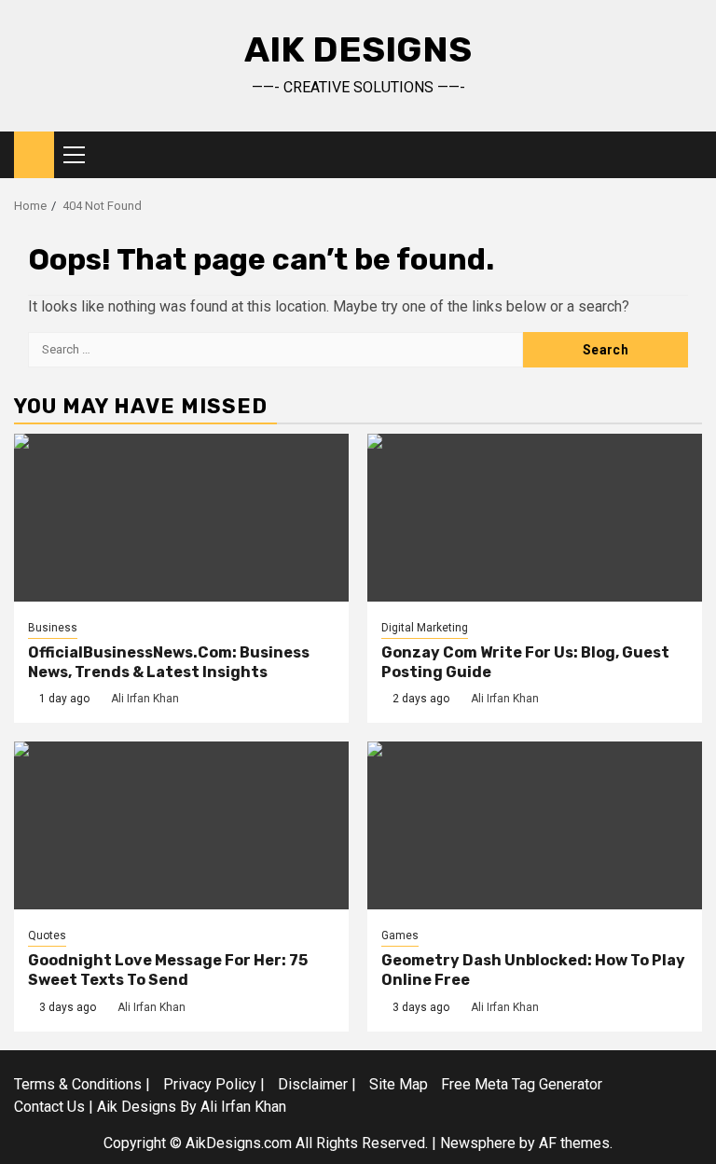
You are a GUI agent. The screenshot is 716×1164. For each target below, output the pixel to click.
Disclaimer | (317, 1084)
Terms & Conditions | (82, 1084)
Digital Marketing (424, 627)
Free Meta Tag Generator (521, 1084)
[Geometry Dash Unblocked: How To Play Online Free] (534, 825)
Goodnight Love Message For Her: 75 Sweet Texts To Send (168, 970)
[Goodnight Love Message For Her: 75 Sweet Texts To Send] (181, 825)
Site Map (398, 1084)
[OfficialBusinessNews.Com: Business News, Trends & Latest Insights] (181, 518)
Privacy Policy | (214, 1084)
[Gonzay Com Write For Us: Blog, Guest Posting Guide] (534, 518)
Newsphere (478, 1143)
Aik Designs (358, 49)
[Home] (34, 154)
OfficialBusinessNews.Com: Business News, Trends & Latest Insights (169, 662)
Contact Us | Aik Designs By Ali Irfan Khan (150, 1107)
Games (400, 935)
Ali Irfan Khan (145, 698)
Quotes (47, 935)
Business (52, 627)
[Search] (688, 155)
